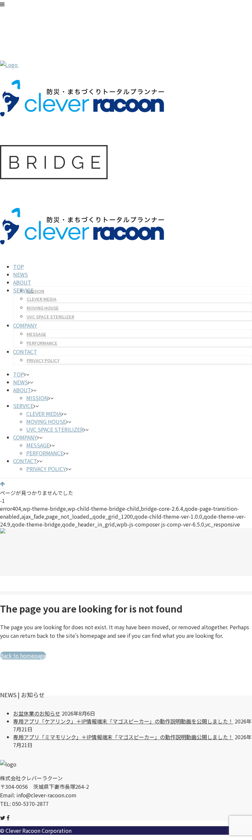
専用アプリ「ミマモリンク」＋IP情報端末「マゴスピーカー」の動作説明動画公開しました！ (123, 737)
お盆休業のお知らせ (36, 713)
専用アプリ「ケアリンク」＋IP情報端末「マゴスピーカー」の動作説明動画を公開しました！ (123, 721)
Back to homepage (23, 655)
